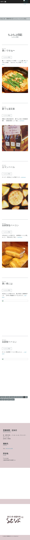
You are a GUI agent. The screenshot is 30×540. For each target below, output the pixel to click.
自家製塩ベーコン (10, 225)
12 (3, 399)
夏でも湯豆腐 (8, 109)
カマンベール (8, 167)
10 (26, 397)
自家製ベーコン (9, 342)
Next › (9, 399)
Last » (13, 399)
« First (7, 397)
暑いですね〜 (8, 50)
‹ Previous (12, 397)
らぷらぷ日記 (6, 57)
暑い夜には (7, 283)
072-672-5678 (9, 448)
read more (22, 121)
